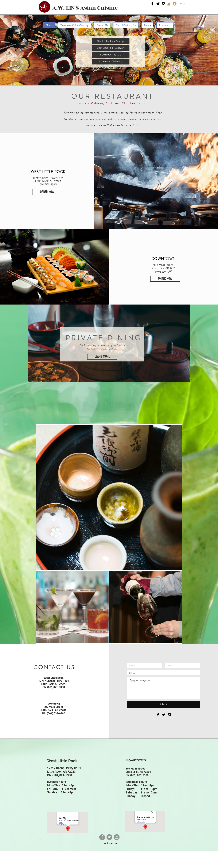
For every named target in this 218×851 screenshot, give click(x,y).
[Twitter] (109, 837)
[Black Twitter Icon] (158, 4)
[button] (169, 3)
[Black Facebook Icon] (152, 4)
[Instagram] (117, 837)
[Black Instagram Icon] (163, 4)
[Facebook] (102, 837)
